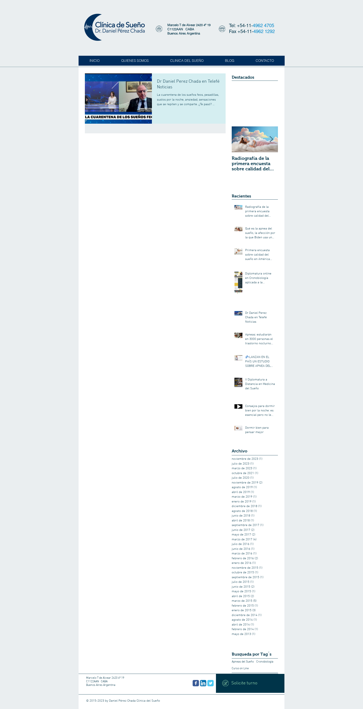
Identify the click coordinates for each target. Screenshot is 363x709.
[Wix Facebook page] (196, 683)
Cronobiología (264, 662)
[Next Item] (271, 139)
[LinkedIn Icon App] (203, 683)
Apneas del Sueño (243, 662)
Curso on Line (240, 668)
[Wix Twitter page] (210, 683)
